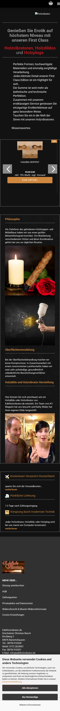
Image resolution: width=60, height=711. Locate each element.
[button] (7, 169)
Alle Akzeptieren (30, 688)
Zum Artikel (30, 180)
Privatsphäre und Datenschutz (17, 603)
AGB (4, 591)
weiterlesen (11, 489)
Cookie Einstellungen (13, 614)
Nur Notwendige (30, 697)
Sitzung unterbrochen (13, 585)
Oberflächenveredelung (19, 349)
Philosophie (12, 219)
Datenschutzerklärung (12, 682)
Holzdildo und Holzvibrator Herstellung (29, 382)
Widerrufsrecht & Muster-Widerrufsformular (24, 609)
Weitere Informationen (30, 705)
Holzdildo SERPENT (30, 162)
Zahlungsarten (9, 597)
